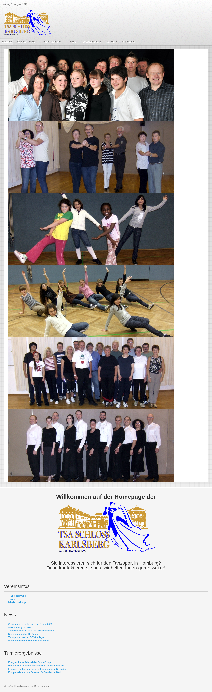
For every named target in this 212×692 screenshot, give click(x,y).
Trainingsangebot (52, 41)
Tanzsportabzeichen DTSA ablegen (26, 637)
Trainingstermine (17, 595)
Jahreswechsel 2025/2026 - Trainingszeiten (31, 630)
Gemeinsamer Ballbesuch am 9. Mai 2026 (30, 624)
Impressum (128, 41)
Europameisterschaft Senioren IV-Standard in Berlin (35, 672)
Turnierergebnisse (91, 41)
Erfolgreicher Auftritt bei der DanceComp (29, 662)
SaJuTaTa (111, 41)
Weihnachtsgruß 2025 (19, 627)
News (73, 41)
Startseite (6, 41)
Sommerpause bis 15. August (23, 634)
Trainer (12, 599)
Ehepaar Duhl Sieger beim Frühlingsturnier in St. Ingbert (37, 669)
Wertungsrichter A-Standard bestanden (28, 640)
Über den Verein (26, 41)
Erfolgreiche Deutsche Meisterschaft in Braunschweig (36, 665)
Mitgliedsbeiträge (17, 602)
